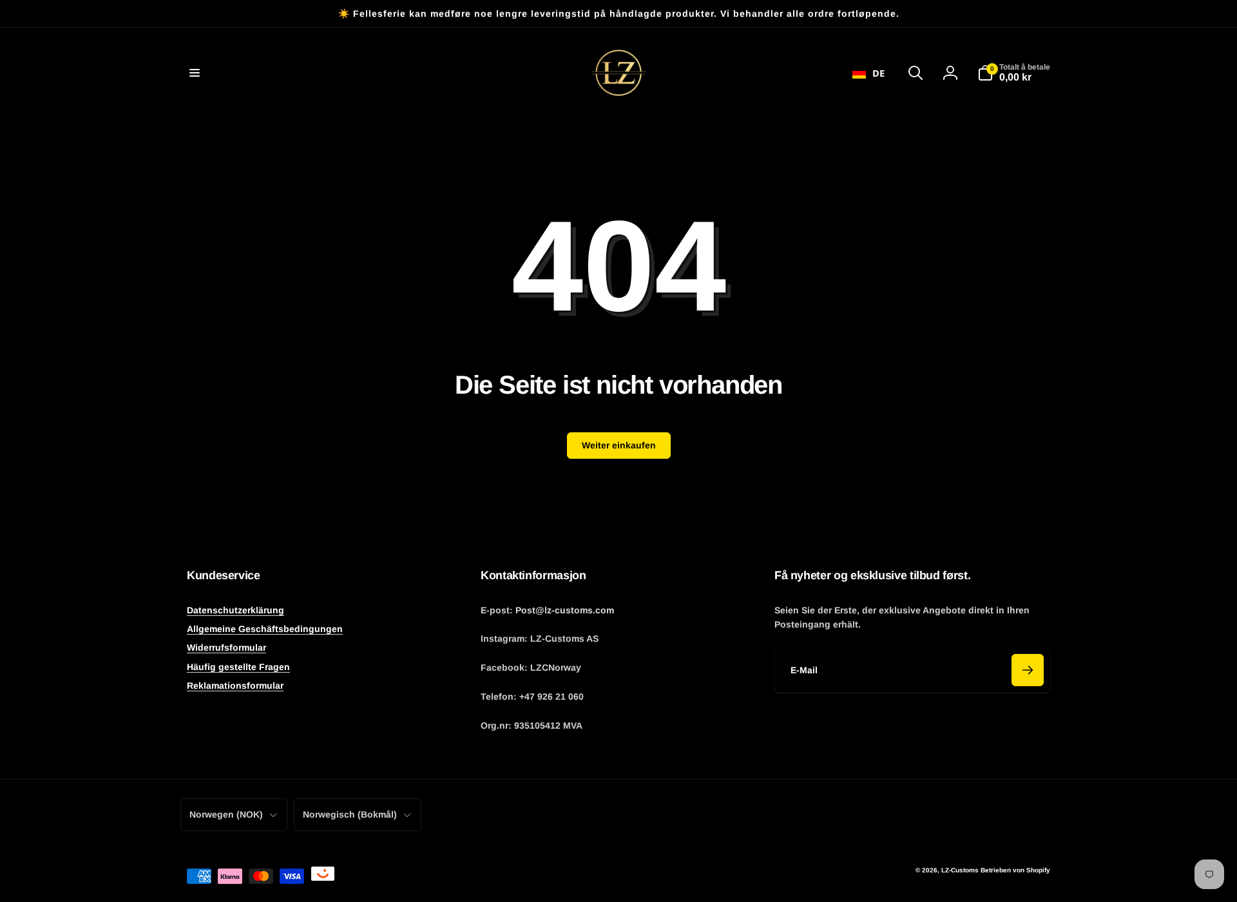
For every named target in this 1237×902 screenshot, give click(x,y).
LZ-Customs (960, 870)
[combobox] (868, 72)
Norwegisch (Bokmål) (350, 814)
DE (878, 72)
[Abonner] (1028, 670)
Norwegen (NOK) (226, 814)
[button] (194, 73)
